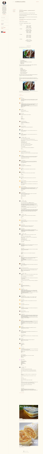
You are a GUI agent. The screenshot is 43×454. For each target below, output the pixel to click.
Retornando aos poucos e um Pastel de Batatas (28, 419)
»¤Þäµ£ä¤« (22, 314)
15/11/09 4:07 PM (22, 346)
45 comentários (23, 420)
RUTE (21, 109)
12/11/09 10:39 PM (22, 271)
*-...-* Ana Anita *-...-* (23, 137)
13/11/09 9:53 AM (22, 318)
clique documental (23, 186)
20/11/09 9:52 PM (22, 391)
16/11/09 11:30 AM (22, 365)
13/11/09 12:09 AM (22, 287)
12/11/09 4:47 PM (22, 254)
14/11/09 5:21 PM (22, 341)
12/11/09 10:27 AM (22, 149)
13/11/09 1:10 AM (22, 294)
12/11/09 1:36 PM (22, 218)
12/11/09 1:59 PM (22, 223)
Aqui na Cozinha (22, 354)
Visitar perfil (4, 14)
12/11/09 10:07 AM (22, 124)
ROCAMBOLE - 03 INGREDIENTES (24, 446)
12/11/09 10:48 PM (22, 282)
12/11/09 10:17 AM (22, 135)
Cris (21, 129)
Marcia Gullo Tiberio (23, 121)
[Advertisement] (23, 6)
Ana (21, 330)
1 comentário (23, 447)
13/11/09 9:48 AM (22, 312)
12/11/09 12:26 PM (22, 170)
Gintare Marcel (27, 452)
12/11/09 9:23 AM (22, 119)
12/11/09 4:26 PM (22, 250)
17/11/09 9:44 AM (22, 386)
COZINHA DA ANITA (20, 1)
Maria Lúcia (22, 359)
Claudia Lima (22, 263)
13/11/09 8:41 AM (22, 305)
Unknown (22, 98)
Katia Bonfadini (22, 160)
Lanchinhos (14, 11)
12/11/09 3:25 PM (22, 246)
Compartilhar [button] (14, 9)
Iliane (21, 326)
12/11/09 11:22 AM (22, 166)
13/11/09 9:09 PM (22, 333)
